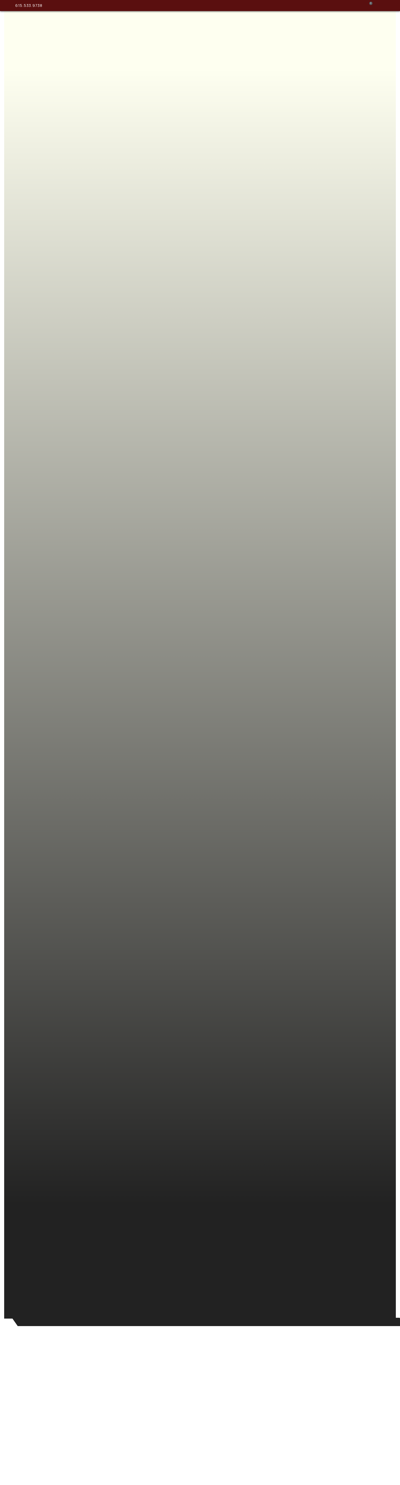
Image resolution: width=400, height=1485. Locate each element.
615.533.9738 (28, 5)
